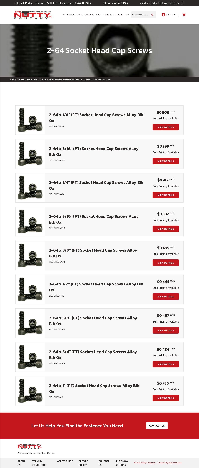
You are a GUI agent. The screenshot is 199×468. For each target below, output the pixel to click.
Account (170, 14)
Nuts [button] (80, 14)
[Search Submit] (152, 14)
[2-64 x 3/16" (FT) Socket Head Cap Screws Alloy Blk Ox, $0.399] (30, 154)
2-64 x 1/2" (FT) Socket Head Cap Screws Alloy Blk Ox (96, 287)
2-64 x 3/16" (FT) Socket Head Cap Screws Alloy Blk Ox (94, 151)
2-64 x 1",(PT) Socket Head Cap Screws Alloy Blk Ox (94, 388)
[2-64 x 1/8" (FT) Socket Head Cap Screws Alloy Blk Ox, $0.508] (30, 120)
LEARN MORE (84, 3)
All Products (69, 14)
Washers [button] (89, 14)
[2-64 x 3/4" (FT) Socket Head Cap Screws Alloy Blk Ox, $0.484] (30, 357)
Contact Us (157, 426)
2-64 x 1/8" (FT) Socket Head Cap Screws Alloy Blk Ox (96, 117)
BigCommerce (175, 462)
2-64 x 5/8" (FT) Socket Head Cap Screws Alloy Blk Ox (93, 321)
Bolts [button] (99, 14)
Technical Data (120, 14)
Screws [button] (107, 14)
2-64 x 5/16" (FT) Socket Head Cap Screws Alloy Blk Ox (94, 219)
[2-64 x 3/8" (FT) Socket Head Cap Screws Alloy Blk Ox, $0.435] (30, 255)
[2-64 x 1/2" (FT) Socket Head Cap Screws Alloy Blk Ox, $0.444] (30, 289)
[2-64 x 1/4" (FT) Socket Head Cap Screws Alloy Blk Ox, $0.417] (30, 187)
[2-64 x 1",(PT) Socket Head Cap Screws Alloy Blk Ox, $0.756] (30, 391)
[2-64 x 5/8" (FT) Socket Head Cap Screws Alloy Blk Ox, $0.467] (30, 323)
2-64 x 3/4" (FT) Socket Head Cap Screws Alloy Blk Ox (93, 354)
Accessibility (65, 461)
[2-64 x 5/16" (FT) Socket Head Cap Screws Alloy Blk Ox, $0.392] (30, 221)
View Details (166, 127)
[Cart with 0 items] (183, 15)
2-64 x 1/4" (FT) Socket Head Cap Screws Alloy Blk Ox (96, 185)
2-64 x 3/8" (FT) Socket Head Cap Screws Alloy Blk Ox (93, 253)
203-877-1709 (120, 3)
